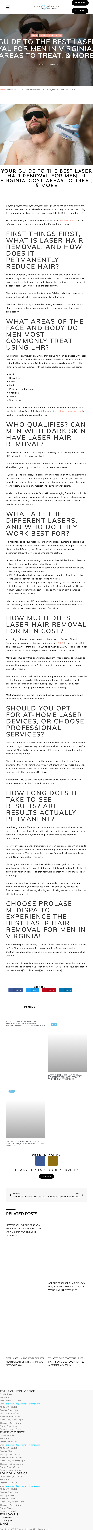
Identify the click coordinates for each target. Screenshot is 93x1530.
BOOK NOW (80, 3)
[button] (8, 7)
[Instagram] (53, 1161)
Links (4, 1523)
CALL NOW (80, 11)
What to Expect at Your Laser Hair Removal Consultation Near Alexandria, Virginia (67, 1362)
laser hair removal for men (68, 411)
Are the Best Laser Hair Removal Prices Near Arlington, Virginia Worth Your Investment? (65, 1077)
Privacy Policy (6, 1526)
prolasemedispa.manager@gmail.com (23, 1404)
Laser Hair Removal (51, 35)
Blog (34, 35)
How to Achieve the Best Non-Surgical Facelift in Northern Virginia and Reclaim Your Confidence (25, 1023)
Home (2, 89)
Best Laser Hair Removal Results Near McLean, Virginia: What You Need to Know (25, 1144)
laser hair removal (67, 220)
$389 (60, 643)
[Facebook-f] (40, 1161)
